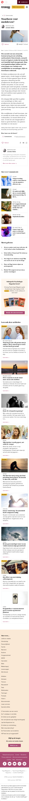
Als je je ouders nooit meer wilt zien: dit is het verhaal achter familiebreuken (15, 248)
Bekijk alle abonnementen (14, 313)
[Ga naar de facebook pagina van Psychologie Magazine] (4, 764)
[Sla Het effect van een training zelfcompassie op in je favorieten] (25, 562)
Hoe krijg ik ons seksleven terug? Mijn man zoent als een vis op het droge (15, 259)
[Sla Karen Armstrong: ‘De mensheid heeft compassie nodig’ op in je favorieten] (25, 495)
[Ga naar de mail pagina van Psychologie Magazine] (9, 764)
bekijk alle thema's (20, 136)
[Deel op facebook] (20, 143)
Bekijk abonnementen (18, 7)
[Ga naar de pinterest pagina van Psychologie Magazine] (24, 764)
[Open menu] (27, 7)
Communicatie (9, 15)
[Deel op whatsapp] (26, 143)
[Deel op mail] (23, 143)
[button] (23, 2)
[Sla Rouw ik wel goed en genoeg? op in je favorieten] (25, 395)
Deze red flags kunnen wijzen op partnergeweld (13, 265)
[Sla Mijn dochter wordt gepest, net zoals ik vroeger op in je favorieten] (25, 427)
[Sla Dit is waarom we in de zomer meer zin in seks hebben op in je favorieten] (25, 362)
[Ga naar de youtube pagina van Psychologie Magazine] (14, 764)
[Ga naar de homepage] (5, 7)
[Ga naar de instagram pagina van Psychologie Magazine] (19, 764)
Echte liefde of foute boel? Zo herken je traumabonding (15, 254)
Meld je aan (14, 745)
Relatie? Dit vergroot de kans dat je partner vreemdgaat (14, 271)
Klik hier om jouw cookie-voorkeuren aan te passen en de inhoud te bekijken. (12, 791)
